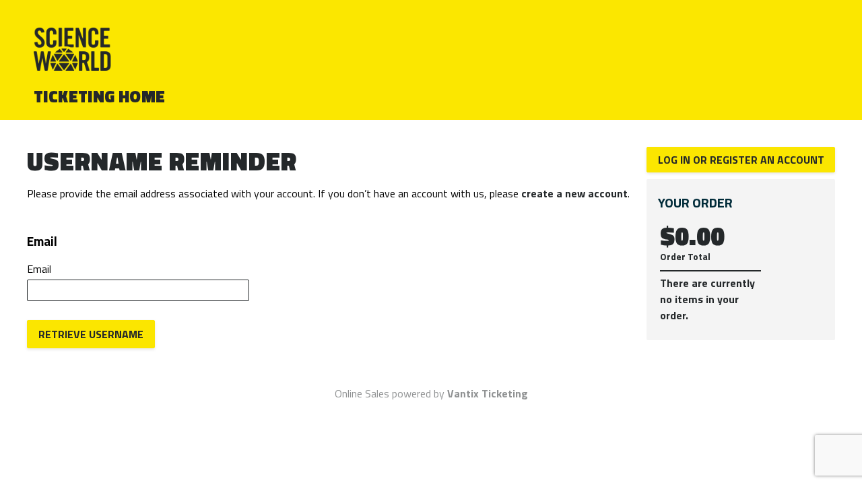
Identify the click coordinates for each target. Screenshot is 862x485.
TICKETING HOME (100, 96)
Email (39, 269)
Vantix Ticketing (487, 393)
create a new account (574, 193)
